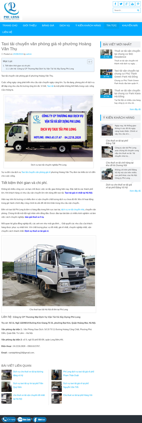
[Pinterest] (138, 3)
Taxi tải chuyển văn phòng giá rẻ (35, 172)
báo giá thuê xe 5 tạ (34, 217)
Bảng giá (48, 25)
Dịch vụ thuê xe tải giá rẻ (37, 231)
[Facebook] (115, 3)
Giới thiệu (29, 25)
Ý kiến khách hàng (88, 25)
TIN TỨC (111, 25)
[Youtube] (132, 3)
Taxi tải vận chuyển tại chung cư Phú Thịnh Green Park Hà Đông (126, 73)
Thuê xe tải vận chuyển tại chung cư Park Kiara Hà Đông (127, 93)
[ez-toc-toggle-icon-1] (88, 61)
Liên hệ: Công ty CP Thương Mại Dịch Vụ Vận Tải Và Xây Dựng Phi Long (42, 69)
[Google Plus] (126, 3)
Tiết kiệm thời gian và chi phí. (18, 66)
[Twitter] (121, 3)
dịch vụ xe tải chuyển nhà (72, 209)
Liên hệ (7, 32)
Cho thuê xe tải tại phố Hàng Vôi (77, 395)
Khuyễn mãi (130, 25)
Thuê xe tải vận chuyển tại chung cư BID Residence (127, 54)
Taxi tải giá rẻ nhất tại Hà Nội (78, 193)
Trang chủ (9, 25)
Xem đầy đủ (135, 109)
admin (29, 54)
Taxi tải (50, 86)
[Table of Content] (89, 62)
